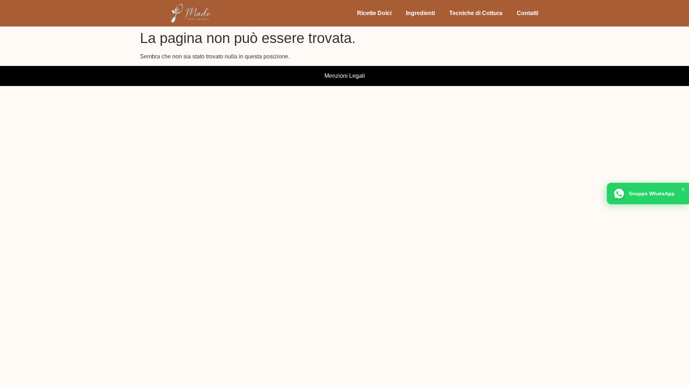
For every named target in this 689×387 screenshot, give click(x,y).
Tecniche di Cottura (475, 13)
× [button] (683, 189)
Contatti (527, 13)
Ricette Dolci (374, 13)
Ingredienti (420, 13)
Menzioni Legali (344, 76)
